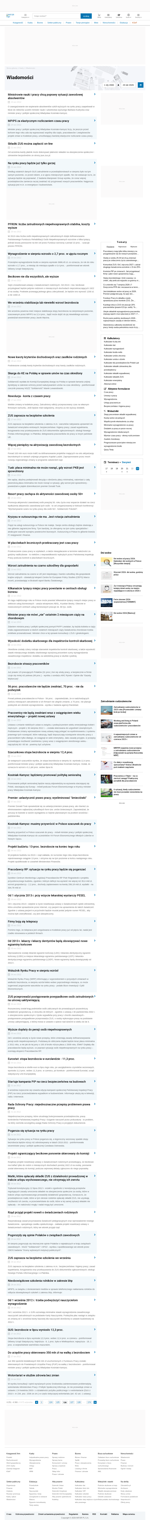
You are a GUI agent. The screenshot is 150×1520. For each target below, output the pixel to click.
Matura (32, 1499)
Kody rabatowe (126, 1491)
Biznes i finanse (81, 1457)
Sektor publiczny (54, 23)
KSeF (134, 23)
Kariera (85, 1514)
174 (89, 1402)
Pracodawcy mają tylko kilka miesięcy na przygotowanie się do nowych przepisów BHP (120, 252)
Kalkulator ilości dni (82, 1488)
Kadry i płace (11, 1497)
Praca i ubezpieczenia (83, 1463)
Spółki (77, 1460)
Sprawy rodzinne (58, 1457)
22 (132, 469)
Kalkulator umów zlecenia (114, 356)
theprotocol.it (125, 1499)
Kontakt (103, 1514)
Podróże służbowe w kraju (107, 1485)
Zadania (9, 1491)
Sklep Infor (56, 1471)
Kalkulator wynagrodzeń (114, 349)
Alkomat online (110, 384)
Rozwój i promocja (13, 1494)
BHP (31, 1469)
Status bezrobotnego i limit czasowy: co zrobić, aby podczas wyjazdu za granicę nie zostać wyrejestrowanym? (121, 279)
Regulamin (73, 1514)
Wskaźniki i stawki (105, 1482)
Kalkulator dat (109, 345)
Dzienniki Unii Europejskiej (62, 1494)
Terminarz (113, 462)
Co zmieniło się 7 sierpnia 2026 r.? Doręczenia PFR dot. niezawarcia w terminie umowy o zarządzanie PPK (121, 286)
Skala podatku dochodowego (108, 1499)
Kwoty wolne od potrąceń (114, 418)
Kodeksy (55, 1499)
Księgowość (18, 23)
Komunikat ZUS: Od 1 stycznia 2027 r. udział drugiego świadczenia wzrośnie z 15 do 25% (121, 266)
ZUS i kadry (10, 1466)
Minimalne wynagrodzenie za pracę (118, 425)
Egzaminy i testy (35, 1494)
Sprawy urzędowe (58, 1466)
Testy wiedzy (34, 1505)
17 (106, 469)
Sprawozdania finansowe (107, 1469)
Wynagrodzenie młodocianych (116, 432)
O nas (8, 1514)
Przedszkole (33, 1485)
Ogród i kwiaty (126, 1469)
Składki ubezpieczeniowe (107, 1491)
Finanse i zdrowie (81, 1471)
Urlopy (31, 1466)
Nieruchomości (109, 23)
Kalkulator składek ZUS (114, 377)
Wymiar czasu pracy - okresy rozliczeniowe (122, 436)
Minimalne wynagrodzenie (107, 1488)
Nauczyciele (33, 1491)
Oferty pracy (125, 1502)
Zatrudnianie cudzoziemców (116, 701)
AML (99, 1471)
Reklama (115, 1514)
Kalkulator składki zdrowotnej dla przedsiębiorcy (117, 368)
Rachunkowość (12, 1460)
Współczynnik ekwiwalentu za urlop (119, 421)
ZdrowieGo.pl (126, 1485)
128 (79, 1402)
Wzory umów (125, 1494)
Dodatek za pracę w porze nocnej (118, 429)
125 (57, 1402)
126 (64, 1402)
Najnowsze (122, 247)
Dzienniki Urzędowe (59, 1491)
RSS (94, 1514)
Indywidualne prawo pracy (39, 1457)
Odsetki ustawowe (104, 1497)
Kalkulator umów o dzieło (114, 359)
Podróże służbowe (104, 1494)
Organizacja (10, 1485)
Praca (54, 1469)
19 (117, 469)
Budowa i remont (127, 1466)
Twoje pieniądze (83, 23)
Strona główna (12, 68)
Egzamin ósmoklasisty (37, 1502)
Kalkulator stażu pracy (83, 1497)
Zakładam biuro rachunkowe (108, 1457)
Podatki (9, 1457)
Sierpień (126, 462)
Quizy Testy (109, 450)
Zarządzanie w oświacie (38, 1497)
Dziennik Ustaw (58, 1485)
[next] (95, 1402)
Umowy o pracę (110, 396)
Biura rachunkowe (105, 1454)
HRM (31, 1471)
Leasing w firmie (81, 1469)
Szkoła (31, 1488)
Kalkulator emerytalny (113, 380)
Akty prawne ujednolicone (61, 1497)
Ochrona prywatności (24, 1514)
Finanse (124, 1463)
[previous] (36, 1402)
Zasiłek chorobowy (112, 439)
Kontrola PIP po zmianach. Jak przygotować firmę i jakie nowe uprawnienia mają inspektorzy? (121, 272)
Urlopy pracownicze (112, 403)
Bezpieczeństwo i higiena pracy (117, 406)
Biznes (40, 23)
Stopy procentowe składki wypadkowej (120, 414)
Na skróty (125, 1482)
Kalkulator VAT (80, 1491)
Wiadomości (30, 68)
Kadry (30, 23)
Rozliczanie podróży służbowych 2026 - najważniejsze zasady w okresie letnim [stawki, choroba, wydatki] (119, 319)
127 (71, 1402)
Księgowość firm (13, 1454)
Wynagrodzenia (110, 399)
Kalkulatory (113, 338)
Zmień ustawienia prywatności (51, 1514)
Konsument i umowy (59, 1463)
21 (127, 469)
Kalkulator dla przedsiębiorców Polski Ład (121, 363)
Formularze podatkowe (129, 1497)
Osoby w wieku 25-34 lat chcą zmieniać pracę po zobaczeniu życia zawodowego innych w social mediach (120, 259)
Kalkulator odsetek (82, 1494)
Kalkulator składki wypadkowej (117, 373)
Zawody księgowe (13, 1469)
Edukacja (124, 23)
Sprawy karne (57, 1460)
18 (112, 469)
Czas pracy (108, 392)
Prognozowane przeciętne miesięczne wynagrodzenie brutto (120, 444)
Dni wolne (106, 552)
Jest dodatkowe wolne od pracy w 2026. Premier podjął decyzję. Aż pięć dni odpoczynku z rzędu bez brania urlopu (119, 292)
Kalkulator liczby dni (112, 342)
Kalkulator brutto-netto (113, 352)
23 (137, 469)
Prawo (68, 23)
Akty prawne (57, 1482)
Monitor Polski (57, 1488)
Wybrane (133, 247)
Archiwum (124, 1488)
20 (122, 469)
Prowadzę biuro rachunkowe (108, 1460)
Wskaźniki (112, 411)
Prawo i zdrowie (58, 1474)
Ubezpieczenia (34, 1463)
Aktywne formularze (119, 388)
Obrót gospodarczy (13, 1463)
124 (50, 1402)
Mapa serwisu (129, 1514)
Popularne (110, 247)
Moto (96, 23)
